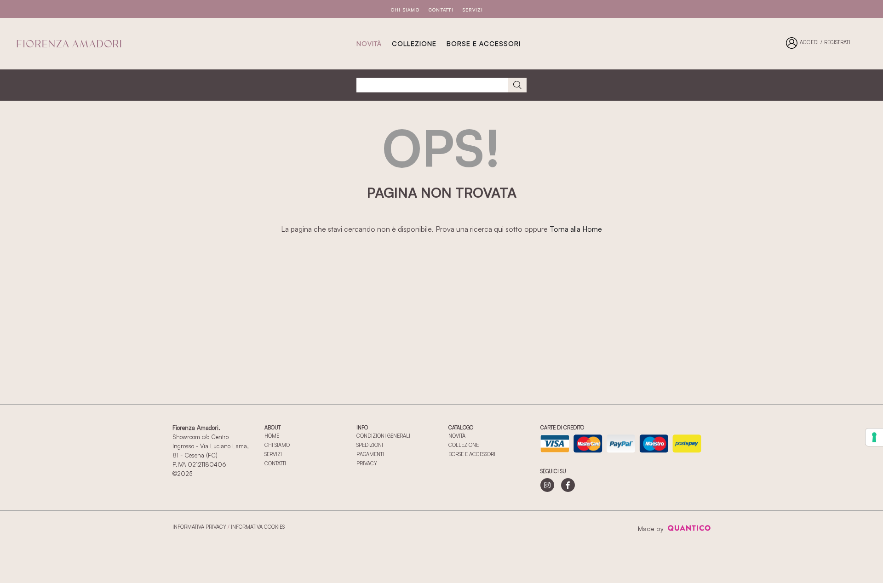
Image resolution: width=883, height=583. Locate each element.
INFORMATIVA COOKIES (258, 527)
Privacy (366, 463)
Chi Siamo (405, 9)
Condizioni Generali (383, 436)
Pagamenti (370, 454)
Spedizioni (369, 445)
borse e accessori (484, 43)
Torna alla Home (576, 229)
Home (271, 436)
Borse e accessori (471, 454)
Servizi (473, 9)
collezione (414, 43)
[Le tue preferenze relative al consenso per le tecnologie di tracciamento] (874, 437)
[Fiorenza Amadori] (69, 43)
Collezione (463, 445)
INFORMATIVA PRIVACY (199, 527)
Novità (369, 43)
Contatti (441, 9)
